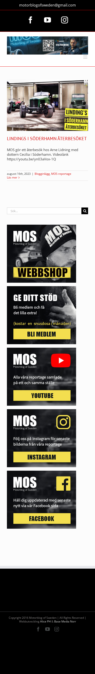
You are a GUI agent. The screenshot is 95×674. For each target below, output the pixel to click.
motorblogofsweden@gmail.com (47, 5)
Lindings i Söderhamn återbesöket (47, 139)
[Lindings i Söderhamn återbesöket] (47, 105)
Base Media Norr (65, 621)
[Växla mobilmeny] (85, 57)
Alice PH (45, 621)
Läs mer (12, 177)
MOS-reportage (61, 174)
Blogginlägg (42, 174)
